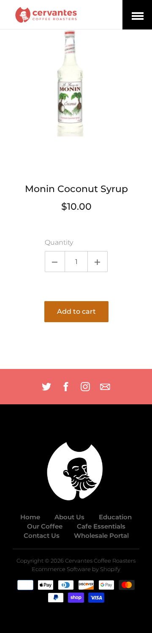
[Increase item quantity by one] (97, 261)
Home (30, 517)
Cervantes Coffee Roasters (100, 561)
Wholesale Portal (101, 536)
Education (115, 517)
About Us (69, 517)
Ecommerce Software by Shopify (76, 569)
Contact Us (42, 536)
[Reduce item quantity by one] (55, 261)
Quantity (59, 242)
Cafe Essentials (101, 526)
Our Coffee (44, 526)
